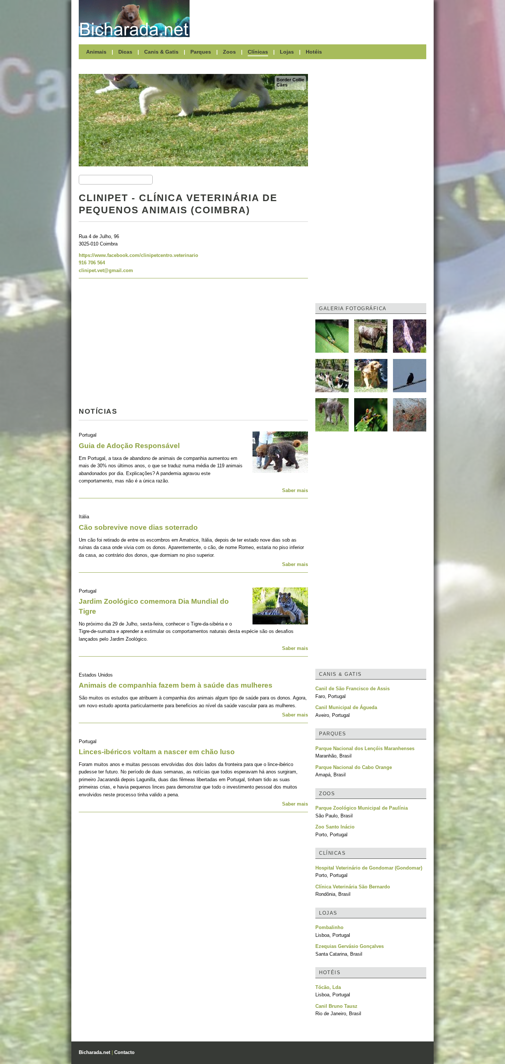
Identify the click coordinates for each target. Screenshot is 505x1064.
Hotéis (314, 52)
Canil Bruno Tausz (336, 1006)
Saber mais (295, 490)
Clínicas (258, 52)
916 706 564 (92, 262)
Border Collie (290, 80)
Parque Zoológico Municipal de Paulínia (361, 808)
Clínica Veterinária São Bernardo (352, 887)
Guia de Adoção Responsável (129, 446)
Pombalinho (329, 927)
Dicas (125, 52)
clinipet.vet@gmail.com (106, 270)
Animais (96, 52)
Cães (282, 85)
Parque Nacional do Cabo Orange (353, 767)
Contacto (124, 1052)
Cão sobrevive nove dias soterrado (138, 527)
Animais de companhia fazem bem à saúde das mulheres (175, 685)
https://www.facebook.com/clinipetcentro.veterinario (138, 255)
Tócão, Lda (328, 987)
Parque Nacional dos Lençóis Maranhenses (364, 748)
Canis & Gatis (161, 52)
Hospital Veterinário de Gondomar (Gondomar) (368, 868)
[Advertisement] (311, 18)
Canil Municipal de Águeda (346, 707)
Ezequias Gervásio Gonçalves (349, 946)
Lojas (287, 52)
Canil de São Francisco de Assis (352, 688)
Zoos (229, 52)
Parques (200, 52)
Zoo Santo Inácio (335, 827)
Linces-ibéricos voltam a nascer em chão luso (157, 752)
